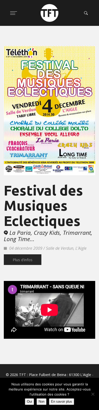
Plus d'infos (22, 259)
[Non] (92, 394)
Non (41, 401)
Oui (29, 401)
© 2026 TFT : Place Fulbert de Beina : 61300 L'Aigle (48, 374)
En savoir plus (61, 401)
